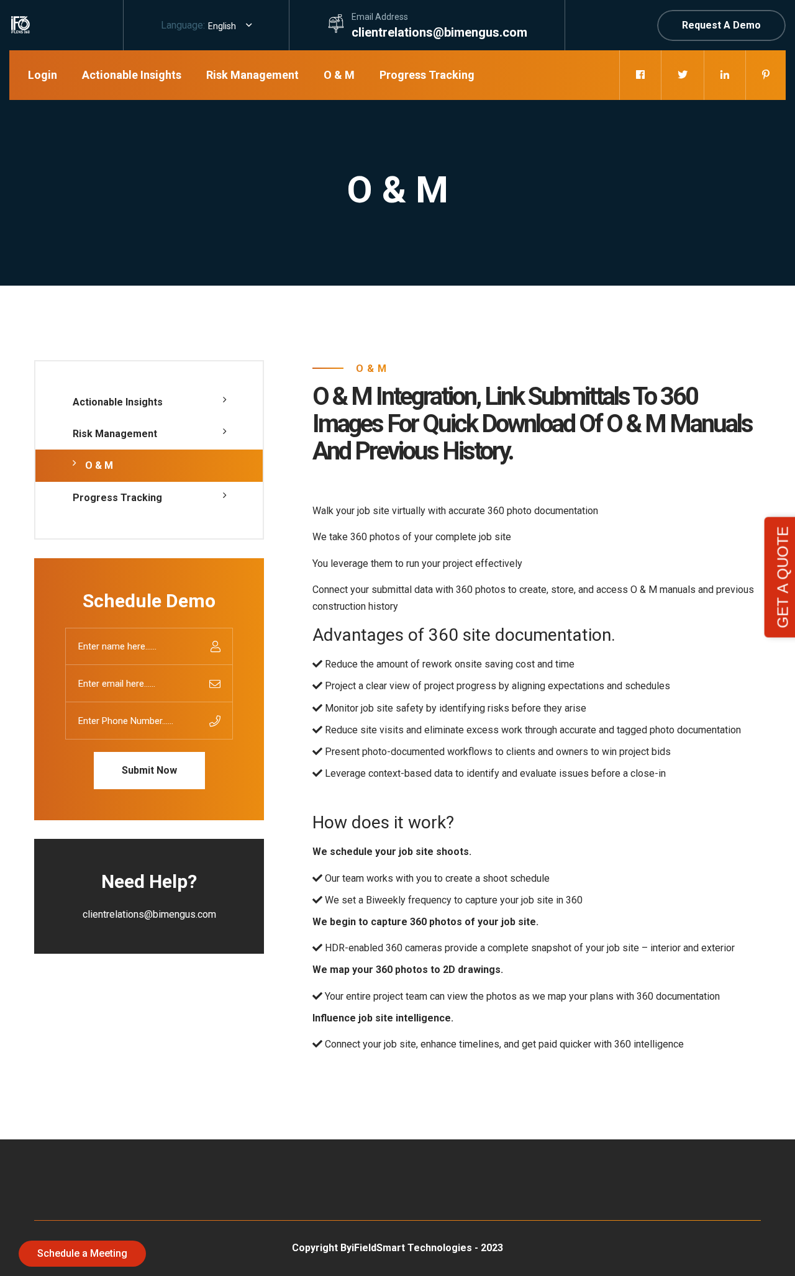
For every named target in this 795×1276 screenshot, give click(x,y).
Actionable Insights (131, 74)
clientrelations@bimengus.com (439, 32)
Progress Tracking (427, 74)
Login (42, 74)
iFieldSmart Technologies (412, 1248)
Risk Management (252, 74)
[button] (230, 26)
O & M (339, 74)
